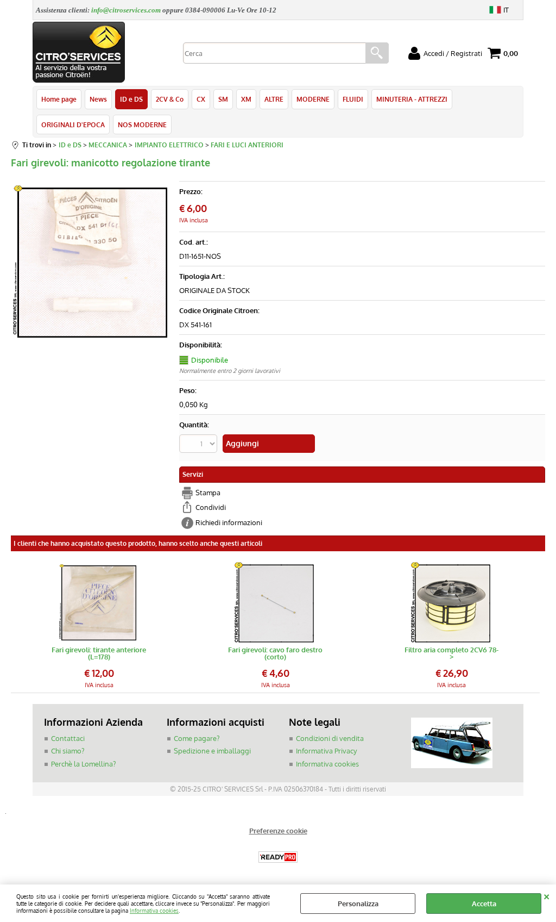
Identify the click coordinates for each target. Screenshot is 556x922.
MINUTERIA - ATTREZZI (411, 99)
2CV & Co (170, 99)
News (98, 99)
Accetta (484, 903)
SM (223, 99)
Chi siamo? (67, 750)
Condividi (210, 507)
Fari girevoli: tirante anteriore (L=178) (99, 653)
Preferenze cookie (278, 830)
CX (201, 99)
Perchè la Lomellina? (83, 763)
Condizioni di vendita (330, 738)
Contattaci (68, 738)
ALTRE (273, 99)
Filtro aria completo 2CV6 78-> (451, 653)
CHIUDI (546, 895)
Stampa (207, 492)
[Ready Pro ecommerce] (278, 857)
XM (246, 99)
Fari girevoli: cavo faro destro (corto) (275, 653)
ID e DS (131, 99)
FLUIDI (353, 99)
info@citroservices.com (126, 10)
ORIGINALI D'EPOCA (73, 124)
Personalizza (358, 903)
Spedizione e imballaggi (212, 750)
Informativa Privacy (326, 750)
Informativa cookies (154, 910)
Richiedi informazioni (228, 522)
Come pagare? (196, 738)
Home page (59, 99)
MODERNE (313, 99)
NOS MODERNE (142, 124)
